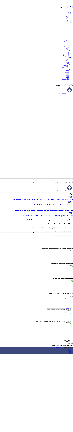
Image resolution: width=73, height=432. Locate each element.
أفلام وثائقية (67, 38)
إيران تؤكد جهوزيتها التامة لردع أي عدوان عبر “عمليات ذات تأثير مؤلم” (59, 309)
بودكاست (67, 61)
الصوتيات (67, 60)
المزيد (70, 64)
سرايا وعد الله (66, 28)
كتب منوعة (67, 56)
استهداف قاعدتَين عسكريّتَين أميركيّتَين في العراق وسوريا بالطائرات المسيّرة (56, 248)
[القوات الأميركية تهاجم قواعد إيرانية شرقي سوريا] (63, 276)
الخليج (68, 17)
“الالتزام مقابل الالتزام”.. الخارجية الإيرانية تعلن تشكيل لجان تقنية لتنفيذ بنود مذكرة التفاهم (48, 215)
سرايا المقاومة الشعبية (65, 26)
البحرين (67, 16)
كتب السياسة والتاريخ (65, 55)
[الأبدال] (71, 5)
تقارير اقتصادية (66, 33)
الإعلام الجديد (67, 40)
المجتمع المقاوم (66, 65)
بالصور (68, 18)
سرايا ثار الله (67, 27)
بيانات (70, 21)
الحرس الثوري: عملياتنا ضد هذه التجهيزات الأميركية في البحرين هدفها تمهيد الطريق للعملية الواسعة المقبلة (43, 199)
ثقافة (68, 47)
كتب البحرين (67, 53)
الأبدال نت (64, 93)
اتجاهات (67, 15)
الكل (68, 14)
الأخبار (70, 13)
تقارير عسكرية (66, 35)
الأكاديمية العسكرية (65, 67)
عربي (70, 352)
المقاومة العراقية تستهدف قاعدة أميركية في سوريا (62, 263)
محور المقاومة (70, 82)
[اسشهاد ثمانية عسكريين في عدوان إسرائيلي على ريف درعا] (63, 291)
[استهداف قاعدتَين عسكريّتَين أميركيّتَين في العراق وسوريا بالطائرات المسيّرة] (63, 246)
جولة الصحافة (66, 19)
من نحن (69, 349)
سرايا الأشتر (67, 24)
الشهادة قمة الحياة (67, 340)
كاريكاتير (67, 63)
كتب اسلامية (67, 52)
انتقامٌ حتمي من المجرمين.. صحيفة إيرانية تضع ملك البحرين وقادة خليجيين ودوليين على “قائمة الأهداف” (43, 210)
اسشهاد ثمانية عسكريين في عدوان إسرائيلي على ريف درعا (60, 293)
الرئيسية (69, 12)
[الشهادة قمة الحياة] (65, 339)
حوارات (67, 20)
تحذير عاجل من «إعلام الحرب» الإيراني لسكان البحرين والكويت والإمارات (53, 204)
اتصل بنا (69, 350)
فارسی (70, 351)
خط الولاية (67, 48)
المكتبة (69, 50)
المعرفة (69, 44)
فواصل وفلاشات (66, 43)
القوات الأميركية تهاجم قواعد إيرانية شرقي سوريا (62, 278)
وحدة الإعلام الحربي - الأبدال (56, 347)
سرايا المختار (66, 25)
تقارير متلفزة (66, 41)
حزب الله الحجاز (66, 23)
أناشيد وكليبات (66, 39)
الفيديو (69, 36)
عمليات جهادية (66, 42)
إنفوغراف (67, 59)
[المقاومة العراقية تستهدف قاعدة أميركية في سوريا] (63, 261)
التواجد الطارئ (68, 330)
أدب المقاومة (66, 46)
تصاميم (67, 62)
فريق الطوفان (66, 29)
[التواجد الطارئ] (65, 329)
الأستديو (69, 57)
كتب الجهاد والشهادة (65, 54)
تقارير (70, 30)
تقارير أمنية (67, 32)
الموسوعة (67, 66)
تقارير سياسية (66, 34)
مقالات (68, 49)
